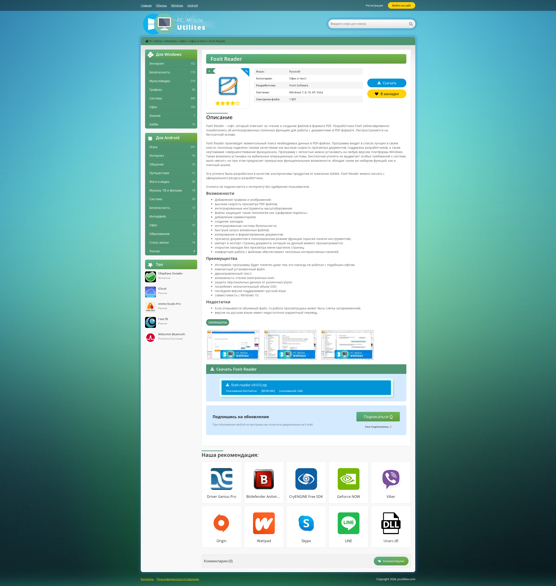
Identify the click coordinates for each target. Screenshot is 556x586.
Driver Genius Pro (221, 496)
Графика (155, 89)
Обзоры (161, 5)
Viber (391, 496)
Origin (222, 540)
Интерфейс (157, 216)
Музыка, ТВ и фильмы (165, 190)
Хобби (153, 124)
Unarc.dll (391, 540)
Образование (159, 234)
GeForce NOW (348, 496)
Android (192, 5)
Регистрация (374, 5)
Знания (155, 116)
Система (155, 98)
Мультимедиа (159, 81)
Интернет (156, 63)
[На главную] (184, 24)
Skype (306, 540)
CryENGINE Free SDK (306, 496)
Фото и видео (159, 182)
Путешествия (159, 173)
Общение (156, 164)
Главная (146, 5)
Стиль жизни (159, 242)
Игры (153, 147)
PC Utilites (155, 41)
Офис (183, 41)
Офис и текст (197, 41)
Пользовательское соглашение (178, 579)
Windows (177, 5)
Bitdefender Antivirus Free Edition (264, 496)
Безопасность (159, 72)
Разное (154, 251)
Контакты (147, 579)
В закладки (390, 93)
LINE (348, 540)
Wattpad (264, 540)
